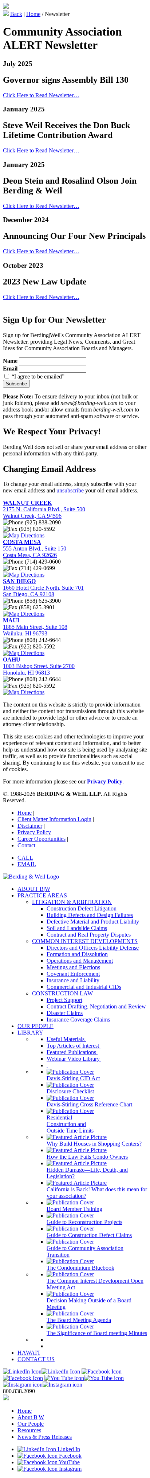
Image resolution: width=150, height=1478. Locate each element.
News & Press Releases (44, 1437)
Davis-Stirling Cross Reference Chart (89, 1104)
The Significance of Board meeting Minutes (97, 1333)
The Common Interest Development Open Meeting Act (95, 1284)
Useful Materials (66, 1039)
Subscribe (16, 383)
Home (33, 14)
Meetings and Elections (73, 967)
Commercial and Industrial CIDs (84, 987)
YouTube (69, 1462)
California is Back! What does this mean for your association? (97, 1192)
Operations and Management (80, 961)
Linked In (68, 1449)
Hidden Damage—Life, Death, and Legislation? (87, 1173)
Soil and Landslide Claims (77, 928)
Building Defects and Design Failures (90, 915)
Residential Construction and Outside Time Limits (70, 1124)
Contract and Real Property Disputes (89, 935)
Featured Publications (72, 1052)
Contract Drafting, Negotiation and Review (96, 1006)
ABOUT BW (33, 889)
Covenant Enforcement (73, 974)
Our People (30, 1424)
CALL (25, 858)
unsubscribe (70, 490)
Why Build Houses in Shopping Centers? (94, 1144)
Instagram (70, 1469)
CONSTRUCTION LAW (62, 993)
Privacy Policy (34, 832)
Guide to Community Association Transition (85, 1251)
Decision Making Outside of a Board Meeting (89, 1303)
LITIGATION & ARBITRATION (72, 902)
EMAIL (26, 864)
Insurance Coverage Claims (78, 1019)
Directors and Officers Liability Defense (93, 948)
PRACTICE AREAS (42, 895)
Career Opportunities (41, 839)
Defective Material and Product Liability (93, 921)
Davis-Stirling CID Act (73, 1078)
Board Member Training (74, 1209)
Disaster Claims (65, 1013)
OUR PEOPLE (35, 1026)
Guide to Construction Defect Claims (89, 1235)
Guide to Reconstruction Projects (84, 1222)
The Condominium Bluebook (80, 1268)
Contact (26, 845)
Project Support (64, 1000)
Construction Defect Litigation (82, 908)
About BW (30, 1417)
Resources (29, 1430)
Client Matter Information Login (54, 819)
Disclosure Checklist (70, 1091)
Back (16, 14)
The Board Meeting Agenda (79, 1320)
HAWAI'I (28, 1353)
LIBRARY (30, 1032)
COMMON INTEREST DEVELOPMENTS (85, 941)
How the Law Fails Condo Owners (87, 1157)
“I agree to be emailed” (38, 376)
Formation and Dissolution (77, 954)
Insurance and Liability (73, 980)
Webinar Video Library (74, 1059)
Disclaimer (29, 826)
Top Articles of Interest (73, 1046)
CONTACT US (36, 1359)
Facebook (70, 1456)
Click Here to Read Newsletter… (41, 95)
